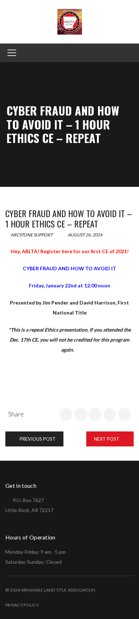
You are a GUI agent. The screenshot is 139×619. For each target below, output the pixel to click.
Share (16, 414)
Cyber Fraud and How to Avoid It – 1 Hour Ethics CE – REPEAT (68, 218)
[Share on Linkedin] (95, 414)
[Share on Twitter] (80, 414)
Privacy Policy (22, 605)
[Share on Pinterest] (124, 414)
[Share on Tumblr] (109, 414)
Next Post (107, 439)
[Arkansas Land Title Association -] (69, 21)
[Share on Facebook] (66, 414)
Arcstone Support (31, 234)
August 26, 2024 (84, 234)
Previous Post (37, 439)
